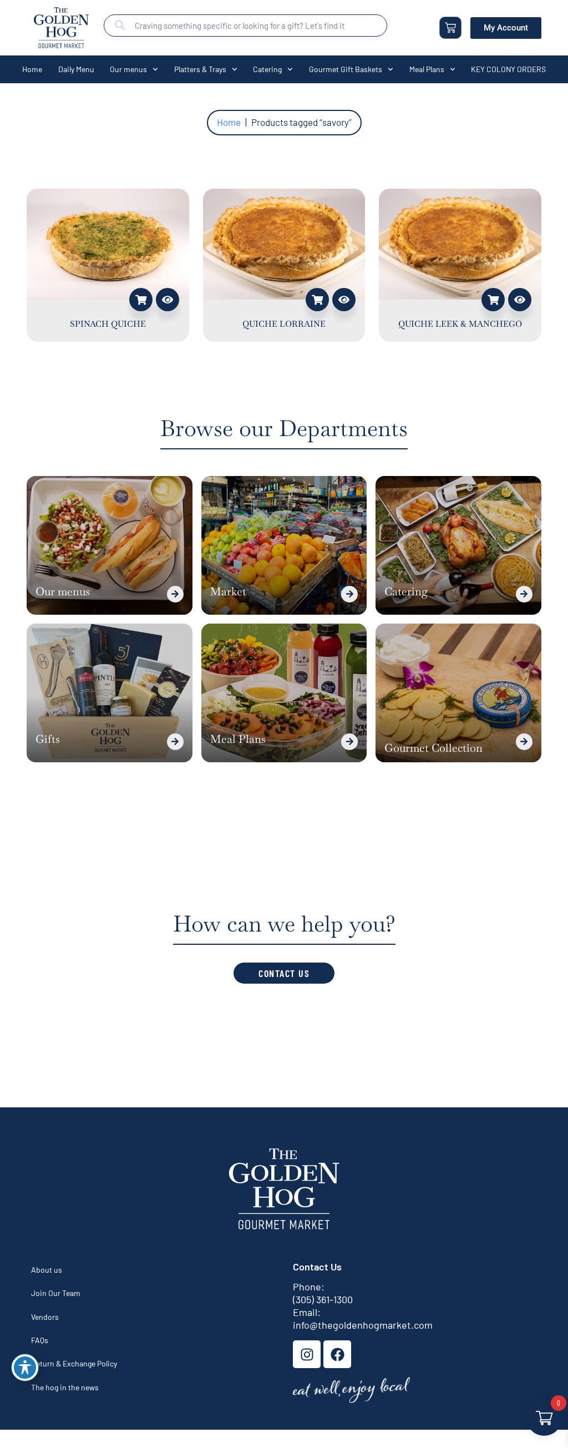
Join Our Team (55, 1293)
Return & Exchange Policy (74, 1363)
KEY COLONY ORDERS (508, 69)
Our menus (128, 69)
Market (228, 591)
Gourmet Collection (433, 748)
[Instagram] (307, 1354)
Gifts (48, 739)
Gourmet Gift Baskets (345, 69)
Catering (267, 69)
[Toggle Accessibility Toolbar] (25, 1367)
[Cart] (450, 28)
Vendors (45, 1317)
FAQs (39, 1340)
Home (32, 69)
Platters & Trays (200, 69)
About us (46, 1269)
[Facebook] (337, 1354)
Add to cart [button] (141, 299)
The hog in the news (65, 1387)
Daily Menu (76, 69)
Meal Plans (426, 69)
